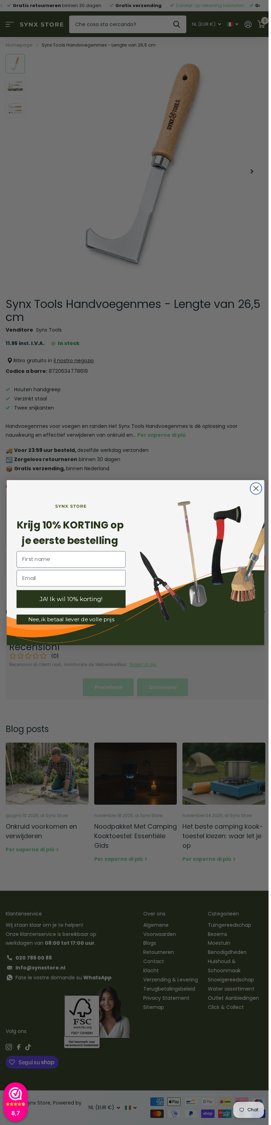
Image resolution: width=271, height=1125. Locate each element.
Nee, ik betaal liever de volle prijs (70, 619)
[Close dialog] (254, 488)
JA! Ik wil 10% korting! (69, 599)
